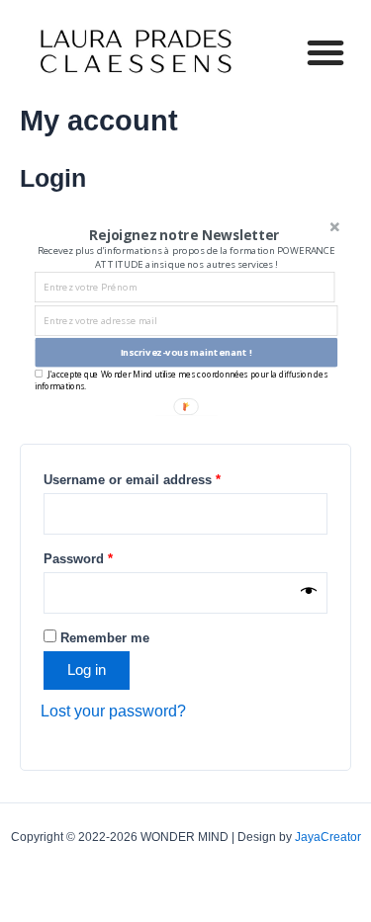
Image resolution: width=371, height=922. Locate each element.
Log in (86, 670)
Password (78, 558)
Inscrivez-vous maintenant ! (186, 352)
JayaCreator (328, 837)
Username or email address (132, 479)
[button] (325, 52)
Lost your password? (113, 711)
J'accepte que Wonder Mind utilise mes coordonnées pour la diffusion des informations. (181, 379)
